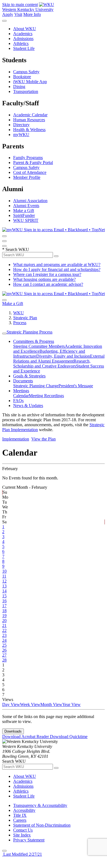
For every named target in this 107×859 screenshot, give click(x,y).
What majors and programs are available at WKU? (56, 264)
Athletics (21, 43)
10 (4, 571)
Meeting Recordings (46, 395)
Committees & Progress (33, 341)
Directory (21, 124)
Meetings (21, 390)
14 (4, 591)
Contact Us (23, 830)
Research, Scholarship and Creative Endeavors (52, 363)
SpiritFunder (24, 215)
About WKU (24, 28)
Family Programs (28, 157)
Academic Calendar (30, 114)
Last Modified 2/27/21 (22, 854)
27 (4, 655)
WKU (18, 312)
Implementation (15, 439)
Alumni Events (26, 205)
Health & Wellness (29, 129)
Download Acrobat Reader (26, 736)
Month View (51, 704)
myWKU (21, 134)
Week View (30, 704)
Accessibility (24, 810)
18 (4, 610)
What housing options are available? (44, 279)
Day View (11, 704)
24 (4, 640)
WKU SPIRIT (25, 220)
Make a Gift (23, 210)
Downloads (13, 731)
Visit (18, 14)
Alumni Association (30, 200)
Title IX (20, 815)
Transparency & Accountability (40, 805)
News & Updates (28, 405)
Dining (19, 86)
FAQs (18, 400)
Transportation (25, 91)
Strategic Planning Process (29, 332)
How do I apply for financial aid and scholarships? (56, 269)
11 (4, 576)
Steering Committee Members (39, 346)
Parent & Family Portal (33, 162)
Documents (23, 380)
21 (4, 625)
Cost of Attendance (29, 172)
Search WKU (15, 249)
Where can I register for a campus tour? (47, 274)
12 (4, 581)
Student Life (24, 48)
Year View (71, 704)
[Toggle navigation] (4, 333)
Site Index (22, 835)
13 (4, 586)
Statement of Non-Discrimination (42, 825)
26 (4, 650)
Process (19, 322)
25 (4, 645)
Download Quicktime (69, 736)
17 (4, 605)
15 (4, 596)
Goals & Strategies (29, 376)
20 (4, 620)
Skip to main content (20, 4)
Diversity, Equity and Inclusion (63, 356)
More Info (32, 14)
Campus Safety (26, 71)
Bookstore (22, 76)
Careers (19, 820)
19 (4, 615)
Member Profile (26, 177)
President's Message (75, 385)
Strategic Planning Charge (35, 385)
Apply (7, 14)
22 (4, 630)
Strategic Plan (25, 317)
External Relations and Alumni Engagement (59, 358)
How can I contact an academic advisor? (48, 284)
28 (4, 660)
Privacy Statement (28, 840)
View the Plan (43, 439)
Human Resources (29, 119)
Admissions (23, 38)
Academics (22, 33)
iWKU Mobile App (30, 81)
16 (4, 600)
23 (4, 635)
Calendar (21, 395)
